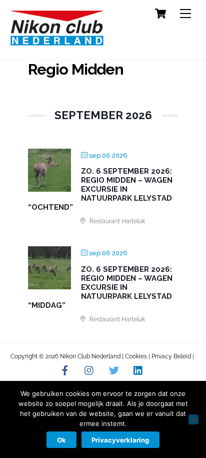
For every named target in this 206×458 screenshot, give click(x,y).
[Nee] (193, 419)
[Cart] (160, 14)
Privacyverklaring (120, 440)
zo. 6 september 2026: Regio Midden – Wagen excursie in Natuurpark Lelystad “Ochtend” (100, 189)
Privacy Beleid (171, 356)
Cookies (136, 356)
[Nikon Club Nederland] (57, 41)
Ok (61, 440)
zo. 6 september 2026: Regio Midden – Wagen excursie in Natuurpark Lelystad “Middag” (100, 287)
